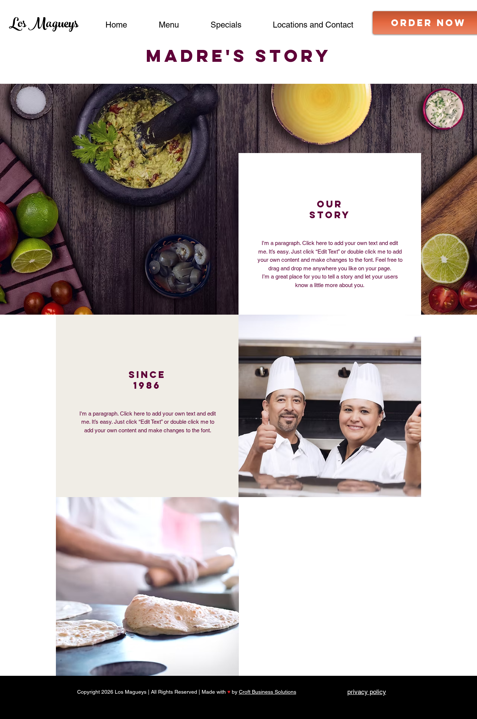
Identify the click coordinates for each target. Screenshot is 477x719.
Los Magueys (43, 25)
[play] (221, 503)
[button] (147, 586)
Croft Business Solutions (267, 692)
